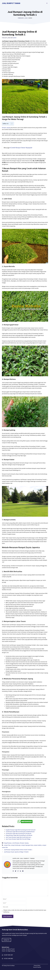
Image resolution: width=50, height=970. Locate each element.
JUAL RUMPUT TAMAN (11, 3)
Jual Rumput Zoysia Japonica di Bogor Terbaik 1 (16, 852)
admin (30, 18)
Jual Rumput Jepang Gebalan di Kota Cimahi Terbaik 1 (18, 849)
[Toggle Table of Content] (11, 123)
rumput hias (7, 845)
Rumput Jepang (6, 127)
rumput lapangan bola (27, 845)
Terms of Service (37, 967)
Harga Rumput (8, 843)
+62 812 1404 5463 (8, 958)
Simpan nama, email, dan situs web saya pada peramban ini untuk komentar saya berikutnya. (24, 911)
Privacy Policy (37, 965)
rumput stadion (37, 845)
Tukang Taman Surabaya (9, 965)
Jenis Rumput (15, 843)
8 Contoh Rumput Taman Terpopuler (21, 148)
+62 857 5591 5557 (8, 955)
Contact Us (6, 940)
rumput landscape (16, 845)
